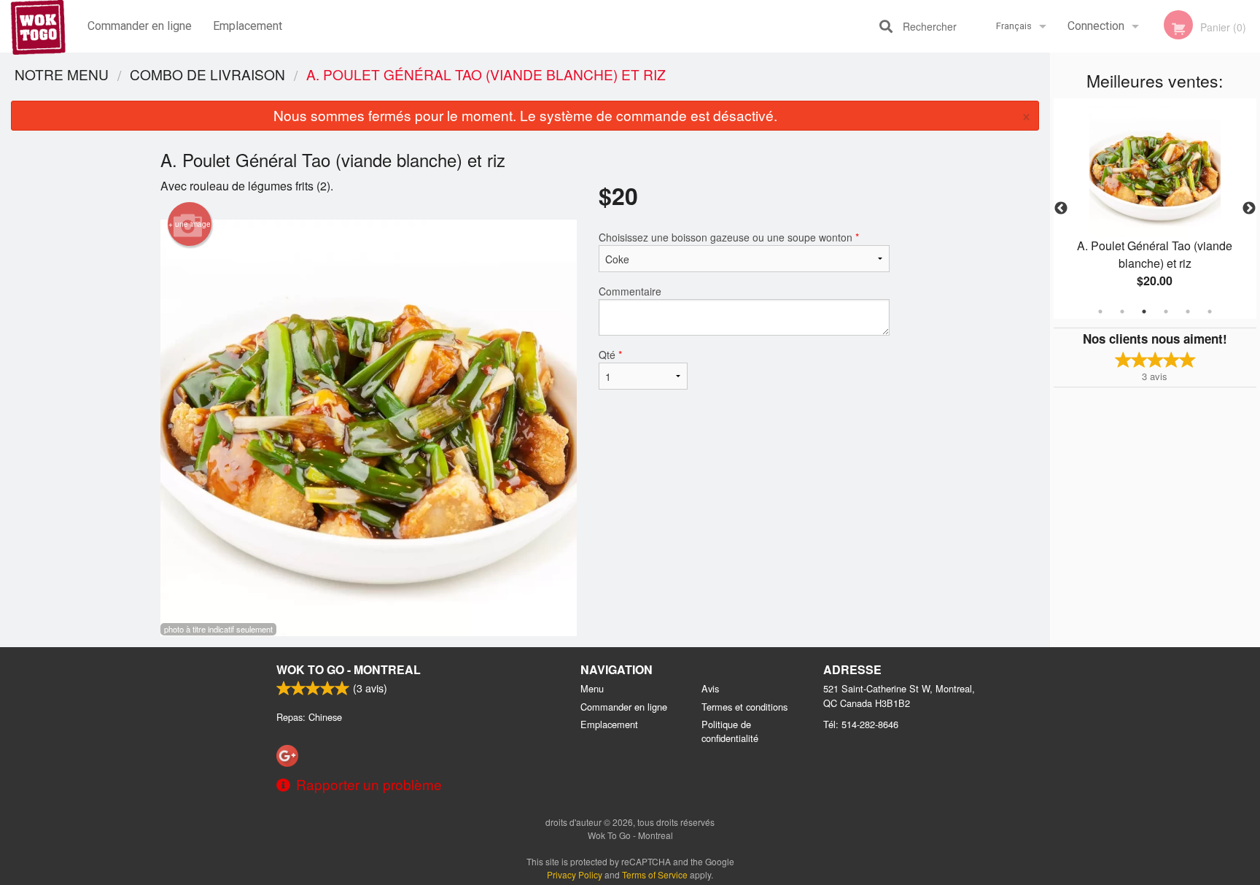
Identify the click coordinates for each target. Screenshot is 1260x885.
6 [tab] (1209, 311)
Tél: (860, 724)
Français (1014, 25)
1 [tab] (1100, 311)
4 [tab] (1166, 311)
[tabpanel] (1155, 208)
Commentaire (630, 291)
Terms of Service (655, 874)
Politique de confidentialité (729, 731)
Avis (710, 688)
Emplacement (247, 26)
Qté (610, 354)
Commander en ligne (140, 26)
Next (1249, 208)
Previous (1061, 208)
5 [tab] (1188, 311)
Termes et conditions (744, 707)
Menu (592, 688)
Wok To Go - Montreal (348, 669)
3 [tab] (1144, 311)
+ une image (189, 224)
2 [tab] (1122, 311)
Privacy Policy (574, 874)
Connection (1096, 26)
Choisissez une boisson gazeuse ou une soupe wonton (729, 237)
